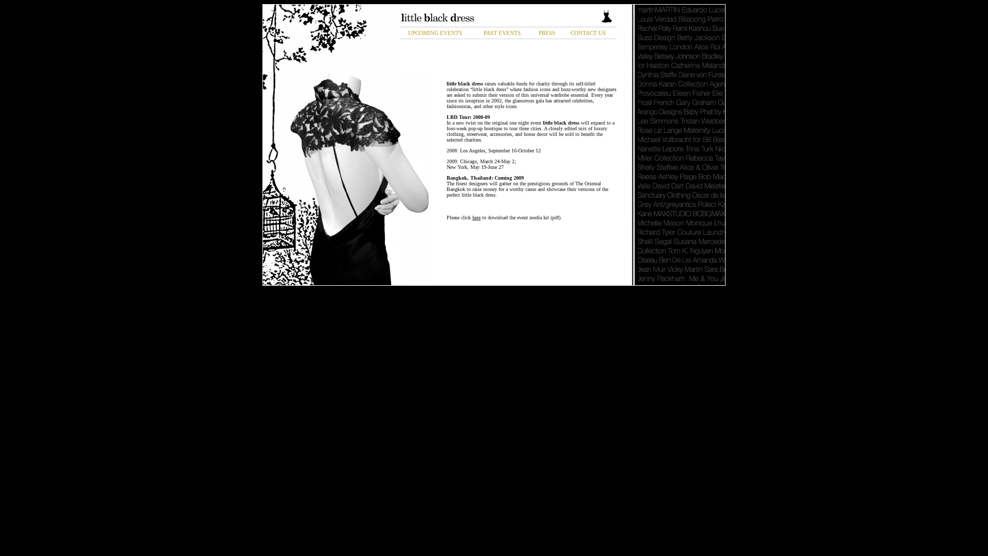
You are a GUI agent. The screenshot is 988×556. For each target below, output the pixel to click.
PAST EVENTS (502, 33)
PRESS (547, 33)
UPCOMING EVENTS (435, 33)
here (476, 217)
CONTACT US (588, 33)
